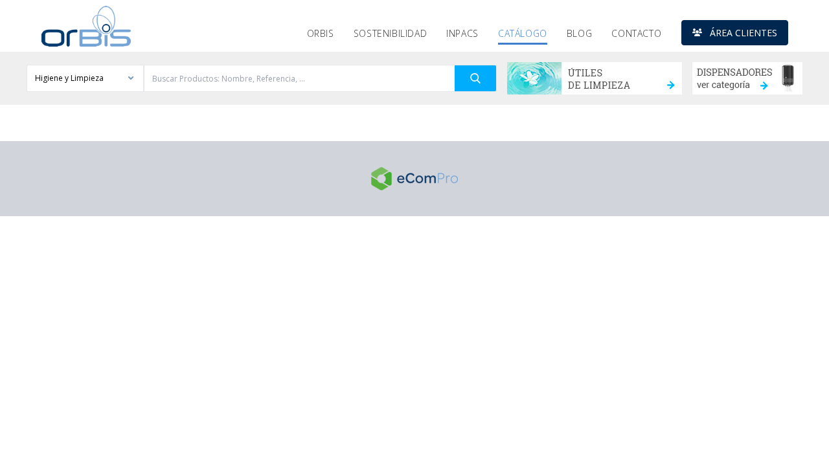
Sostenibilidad (390, 33)
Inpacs (462, 33)
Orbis (320, 33)
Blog (579, 33)
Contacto (636, 33)
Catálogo (522, 33)
